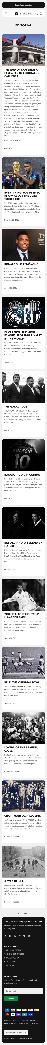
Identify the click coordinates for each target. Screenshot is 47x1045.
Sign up (11, 998)
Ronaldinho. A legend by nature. (23, 544)
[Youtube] (19, 936)
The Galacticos (15, 406)
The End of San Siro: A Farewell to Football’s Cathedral (21, 73)
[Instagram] (15, 936)
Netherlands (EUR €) (14, 1032)
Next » (27, 913)
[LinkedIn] (29, 936)
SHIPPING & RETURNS (13, 950)
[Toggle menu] (6, 13)
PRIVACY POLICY (11, 958)
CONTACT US (10, 961)
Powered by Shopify (25, 1038)
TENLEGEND (14, 1038)
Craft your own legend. (22, 816)
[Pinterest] (24, 936)
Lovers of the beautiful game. (22, 748)
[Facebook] (10, 936)
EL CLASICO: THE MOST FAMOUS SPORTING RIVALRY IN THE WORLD (23, 335)
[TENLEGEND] (23, 13)
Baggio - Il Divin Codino (22, 475)
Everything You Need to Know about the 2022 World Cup (22, 196)
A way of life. (14, 881)
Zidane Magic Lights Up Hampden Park (21, 615)
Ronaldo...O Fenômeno (21, 264)
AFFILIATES (9, 965)
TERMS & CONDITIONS (14, 954)
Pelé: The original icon (21, 682)
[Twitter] (5, 936)
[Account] (35, 13)
